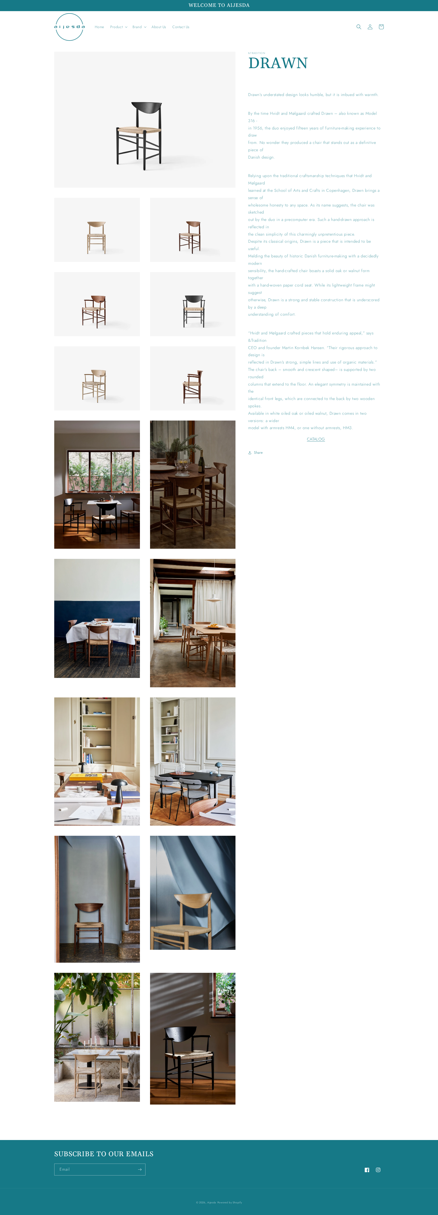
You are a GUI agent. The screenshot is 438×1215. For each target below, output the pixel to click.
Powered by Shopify (229, 1202)
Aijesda (211, 1202)
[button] (118, 27)
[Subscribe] (139, 1169)
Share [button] (258, 452)
